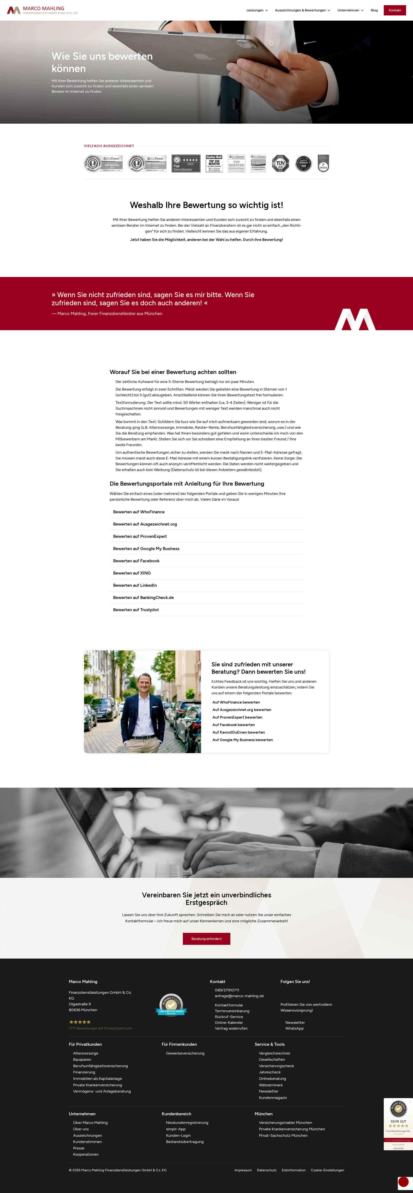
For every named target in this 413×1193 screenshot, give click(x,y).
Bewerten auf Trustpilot (136, 609)
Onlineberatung (272, 1078)
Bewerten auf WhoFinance (139, 511)
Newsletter (268, 1091)
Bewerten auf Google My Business (146, 548)
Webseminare (271, 1085)
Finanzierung (84, 1072)
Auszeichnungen (87, 1135)
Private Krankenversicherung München (292, 1129)
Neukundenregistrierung (187, 1122)
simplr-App (176, 1129)
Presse (78, 1148)
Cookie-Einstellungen (327, 1170)
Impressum (243, 1170)
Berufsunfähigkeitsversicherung (100, 1066)
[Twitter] (291, 992)
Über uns (81, 1129)
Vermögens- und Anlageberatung (102, 1091)
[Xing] (308, 992)
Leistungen (255, 10)
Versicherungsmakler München (285, 1122)
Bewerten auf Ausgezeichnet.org (145, 524)
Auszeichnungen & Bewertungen (300, 10)
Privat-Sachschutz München (283, 1135)
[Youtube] (300, 992)
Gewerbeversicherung (185, 1053)
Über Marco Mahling (90, 1122)
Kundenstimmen (87, 1141)
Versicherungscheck (276, 1066)
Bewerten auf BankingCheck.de (143, 597)
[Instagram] (317, 992)
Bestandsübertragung (185, 1141)
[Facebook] (283, 992)
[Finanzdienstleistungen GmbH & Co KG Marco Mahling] (42, 10)
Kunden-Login (178, 1135)
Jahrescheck (270, 1072)
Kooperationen (86, 1154)
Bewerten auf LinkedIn (135, 585)
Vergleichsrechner (274, 1053)
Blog (374, 10)
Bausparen (82, 1059)
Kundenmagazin (273, 1097)
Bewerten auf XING (132, 573)
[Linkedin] (326, 992)
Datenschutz (267, 1170)
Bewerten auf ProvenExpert (140, 536)
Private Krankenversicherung (97, 1085)
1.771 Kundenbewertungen (398, 1139)
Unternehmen (348, 10)
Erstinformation (294, 1170)
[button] (206, 512)
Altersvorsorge (85, 1053)
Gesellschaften (272, 1059)
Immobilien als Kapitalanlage (97, 1078)
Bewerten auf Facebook (136, 560)
